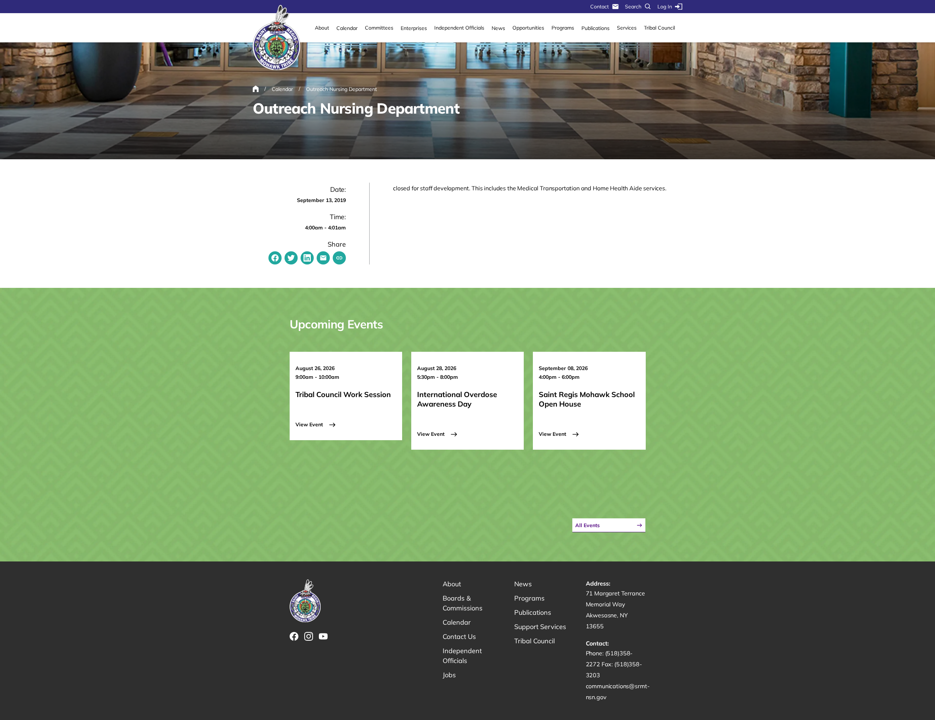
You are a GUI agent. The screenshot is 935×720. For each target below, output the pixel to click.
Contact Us (459, 636)
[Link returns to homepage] (276, 38)
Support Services (540, 626)
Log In (664, 6)
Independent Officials (459, 27)
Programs (563, 27)
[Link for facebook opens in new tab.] (294, 636)
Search (633, 6)
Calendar (347, 28)
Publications (595, 28)
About (322, 27)
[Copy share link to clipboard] (339, 258)
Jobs (449, 675)
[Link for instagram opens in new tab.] (308, 636)
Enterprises (414, 28)
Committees (379, 27)
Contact (599, 6)
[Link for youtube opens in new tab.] (323, 636)
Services (627, 27)
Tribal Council (659, 27)
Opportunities (528, 27)
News (498, 28)
